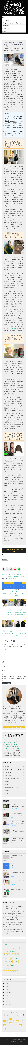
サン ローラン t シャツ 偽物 (10, 746)
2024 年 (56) (7, 989)
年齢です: (16, 706)
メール (4, 666)
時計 (6, 781)
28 (20, 1025)
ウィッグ (7, 772)
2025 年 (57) (7, 986)
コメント (5, 649)
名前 (3, 662)
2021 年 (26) (7, 998)
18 (11, 1023)
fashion (17, 958)
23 (5, 1025)
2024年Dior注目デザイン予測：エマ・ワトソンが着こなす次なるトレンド (14, 127)
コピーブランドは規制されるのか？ (17, 856)
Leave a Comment (9, 50)
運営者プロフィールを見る (14, 727)
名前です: (5, 706)
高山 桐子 (16, 48)
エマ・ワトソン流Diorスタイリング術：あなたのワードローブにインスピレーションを (14, 133)
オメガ (17, 965)
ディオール (5, 559)
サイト (3, 670)
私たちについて (6, 28)
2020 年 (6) (7, 1001)
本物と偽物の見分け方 (11, 787)
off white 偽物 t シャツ (9, 742)
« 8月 (4, 1029)
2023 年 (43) (7, 992)
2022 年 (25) (7, 995)
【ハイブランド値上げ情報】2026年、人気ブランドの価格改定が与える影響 (14, 7)
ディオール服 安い (14, 328)
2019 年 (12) (7, 1004)
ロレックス (16, 948)
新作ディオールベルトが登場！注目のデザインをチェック (7, 593)
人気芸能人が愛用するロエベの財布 (17, 864)
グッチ (10, 961)
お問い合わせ (6, 20)
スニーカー (7, 968)
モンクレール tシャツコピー (10, 741)
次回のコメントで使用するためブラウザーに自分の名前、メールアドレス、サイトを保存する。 (14, 678)
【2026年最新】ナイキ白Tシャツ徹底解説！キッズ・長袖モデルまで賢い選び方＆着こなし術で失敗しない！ (20, 613)
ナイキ (22, 948)
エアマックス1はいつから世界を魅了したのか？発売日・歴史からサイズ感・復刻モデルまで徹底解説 (18, 824)
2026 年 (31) (7, 983)
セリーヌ (14, 951)
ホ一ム (4, 17)
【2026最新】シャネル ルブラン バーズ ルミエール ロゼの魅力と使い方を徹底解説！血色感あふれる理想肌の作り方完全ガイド (18, 807)
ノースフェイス (8, 948)
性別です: (5, 708)
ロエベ (12, 958)
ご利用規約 (5, 25)
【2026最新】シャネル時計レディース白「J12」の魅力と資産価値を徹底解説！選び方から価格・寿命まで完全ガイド (18, 816)
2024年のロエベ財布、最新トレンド (12, 918)
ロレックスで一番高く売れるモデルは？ (15, 576)
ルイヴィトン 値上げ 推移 (10, 971)
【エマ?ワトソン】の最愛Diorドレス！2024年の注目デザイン (13, 555)
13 (17, 1021)
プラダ (5, 961)
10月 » (8, 1029)
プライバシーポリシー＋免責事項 (11, 23)
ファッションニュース (11, 778)
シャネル (14, 944)
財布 (6, 790)
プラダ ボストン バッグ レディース (17, 873)
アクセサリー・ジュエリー (9, 582)
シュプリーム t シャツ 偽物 (10, 744)
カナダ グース (15, 954)
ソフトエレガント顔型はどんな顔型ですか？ (17, 881)
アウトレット (8, 766)
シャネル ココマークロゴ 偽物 (11, 748)
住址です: (13, 708)
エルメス (15, 961)
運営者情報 (5, 31)
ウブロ (12, 965)
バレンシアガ (7, 951)
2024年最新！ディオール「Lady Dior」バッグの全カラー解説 (20, 593)
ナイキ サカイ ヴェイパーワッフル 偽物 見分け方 (18, 890)
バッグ (24, 582)
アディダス (7, 965)
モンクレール (7, 954)
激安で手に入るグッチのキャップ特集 (11, 574)
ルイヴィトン (7, 944)
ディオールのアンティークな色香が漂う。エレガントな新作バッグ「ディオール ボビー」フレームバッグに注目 (7, 613)
